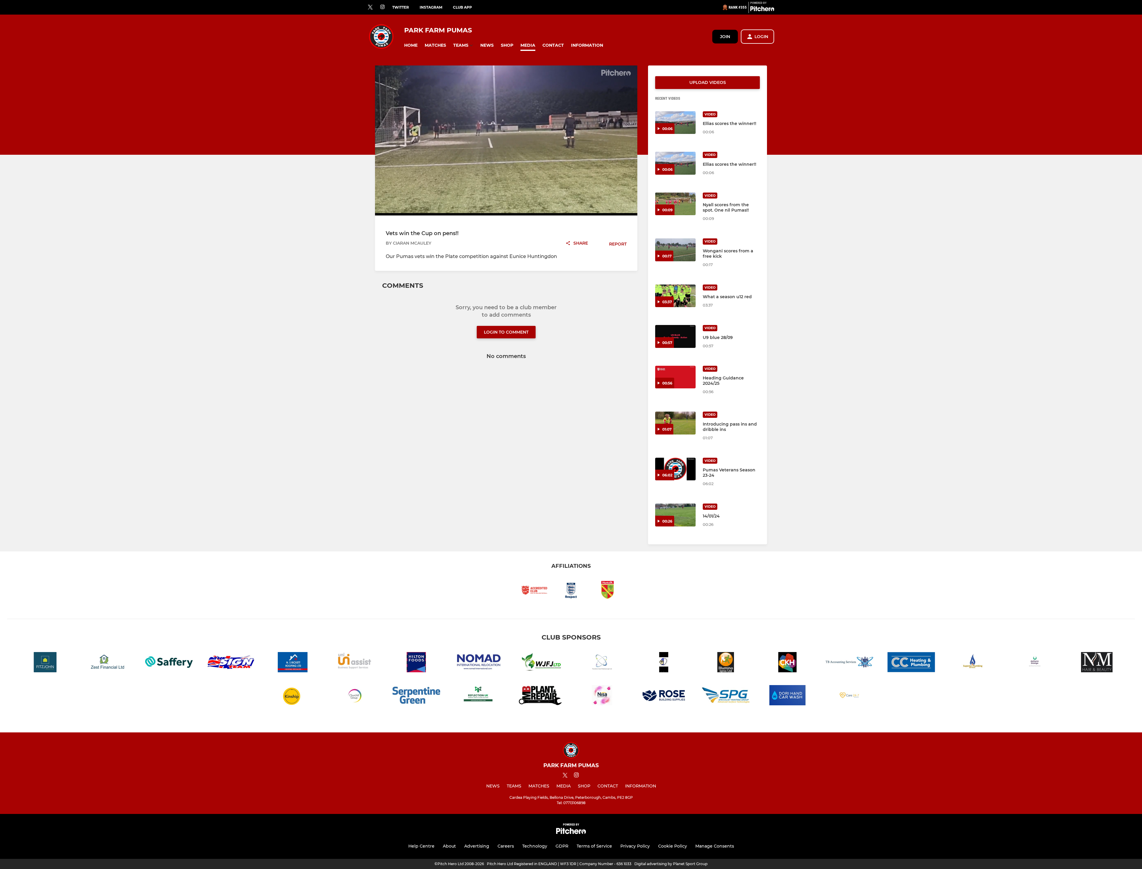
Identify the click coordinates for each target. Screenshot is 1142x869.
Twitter (400, 7)
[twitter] (370, 7)
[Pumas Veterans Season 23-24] (675, 469)
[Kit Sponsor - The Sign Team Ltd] (231, 663)
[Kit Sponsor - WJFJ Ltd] (540, 663)
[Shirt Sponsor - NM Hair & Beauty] (1097, 663)
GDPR (562, 846)
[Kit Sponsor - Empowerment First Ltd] (664, 663)
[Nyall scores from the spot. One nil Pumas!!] (675, 204)
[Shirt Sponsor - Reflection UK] (478, 696)
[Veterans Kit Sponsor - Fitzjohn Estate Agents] (45, 663)
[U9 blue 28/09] (675, 336)
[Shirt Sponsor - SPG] (725, 696)
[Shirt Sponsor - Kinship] (292, 696)
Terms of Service (594, 846)
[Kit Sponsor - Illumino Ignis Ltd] (725, 663)
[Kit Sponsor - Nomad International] (478, 663)
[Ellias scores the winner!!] (675, 122)
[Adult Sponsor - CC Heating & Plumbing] (911, 663)
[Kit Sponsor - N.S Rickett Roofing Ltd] (292, 663)
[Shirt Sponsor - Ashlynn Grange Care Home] (1035, 663)
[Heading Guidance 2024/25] (675, 377)
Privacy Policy (635, 846)
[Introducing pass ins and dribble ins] (675, 423)
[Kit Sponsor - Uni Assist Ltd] (354, 663)
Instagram (431, 7)
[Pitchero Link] (762, 9)
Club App (462, 7)
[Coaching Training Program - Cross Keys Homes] (787, 663)
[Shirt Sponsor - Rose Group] (664, 696)
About (449, 846)
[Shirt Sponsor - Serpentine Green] (416, 696)
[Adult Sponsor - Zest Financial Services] (107, 663)
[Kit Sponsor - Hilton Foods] (416, 663)
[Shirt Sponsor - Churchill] (354, 696)
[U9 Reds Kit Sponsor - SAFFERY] (169, 663)
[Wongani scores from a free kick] (675, 249)
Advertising (476, 846)
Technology (534, 846)
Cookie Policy (672, 846)
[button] (411, 45)
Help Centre (421, 846)
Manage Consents (714, 846)
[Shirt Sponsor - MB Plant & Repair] (540, 696)
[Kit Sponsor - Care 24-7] (849, 696)
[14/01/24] (675, 515)
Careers (506, 846)
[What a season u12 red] (675, 296)
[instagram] (382, 7)
